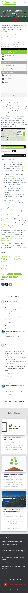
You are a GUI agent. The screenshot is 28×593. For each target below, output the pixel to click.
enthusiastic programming (18, 236)
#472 (6, 198)
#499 (23, 166)
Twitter (10, 580)
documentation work (15, 238)
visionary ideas (5, 240)
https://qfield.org (16, 211)
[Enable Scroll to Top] (25, 590)
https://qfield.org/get (7, 37)
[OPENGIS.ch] (9, 3)
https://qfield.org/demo (8, 215)
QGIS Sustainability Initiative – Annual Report (13, 559)
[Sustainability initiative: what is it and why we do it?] (14, 463)
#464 (13, 176)
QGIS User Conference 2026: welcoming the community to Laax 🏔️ (14, 511)
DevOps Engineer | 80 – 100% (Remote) (12, 551)
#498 (22, 178)
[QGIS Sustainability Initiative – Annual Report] (14, 427)
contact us (23, 247)
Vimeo (17, 580)
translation (4, 238)
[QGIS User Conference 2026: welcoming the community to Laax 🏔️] (14, 499)
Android (10, 274)
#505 (21, 168)
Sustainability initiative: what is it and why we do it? (13, 475)
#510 (6, 172)
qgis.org (7, 279)
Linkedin (20, 580)
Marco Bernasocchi (12, 331)
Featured (5, 276)
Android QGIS (18, 274)
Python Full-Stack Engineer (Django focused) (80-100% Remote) (12, 543)
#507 (25, 164)
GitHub (18, 37)
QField (15, 276)
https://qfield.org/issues (8, 219)
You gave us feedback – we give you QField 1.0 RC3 (6, 256)
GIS (10, 276)
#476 (20, 162)
